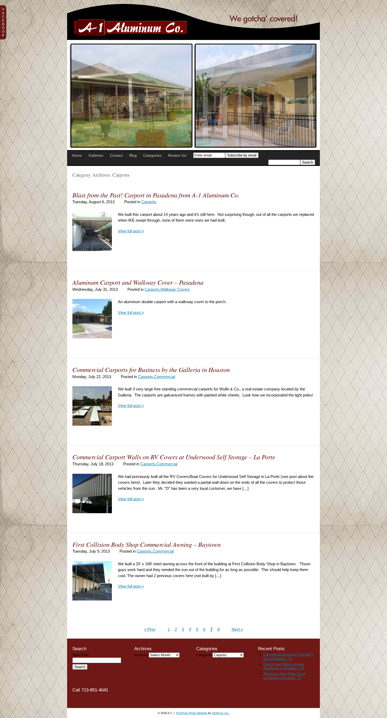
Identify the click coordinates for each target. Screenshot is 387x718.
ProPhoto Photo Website (191, 713)
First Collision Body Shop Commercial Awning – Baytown (146, 544)
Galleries (95, 155)
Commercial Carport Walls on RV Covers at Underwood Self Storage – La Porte (173, 456)
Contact (116, 155)
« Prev (150, 629)
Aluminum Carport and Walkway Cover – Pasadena (138, 282)
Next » (237, 629)
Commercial (164, 376)
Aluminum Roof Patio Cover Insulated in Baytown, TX (284, 676)
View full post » (131, 231)
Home (77, 155)
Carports (148, 202)
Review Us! (177, 155)
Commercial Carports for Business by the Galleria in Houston (151, 369)
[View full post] (92, 231)
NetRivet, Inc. (220, 713)
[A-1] (193, 38)
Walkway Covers (175, 289)
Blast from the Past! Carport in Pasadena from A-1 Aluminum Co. (155, 195)
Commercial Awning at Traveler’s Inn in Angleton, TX (288, 657)
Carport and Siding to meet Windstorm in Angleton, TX (283, 666)
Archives (141, 655)
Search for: (80, 655)
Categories (152, 155)
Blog (133, 155)
